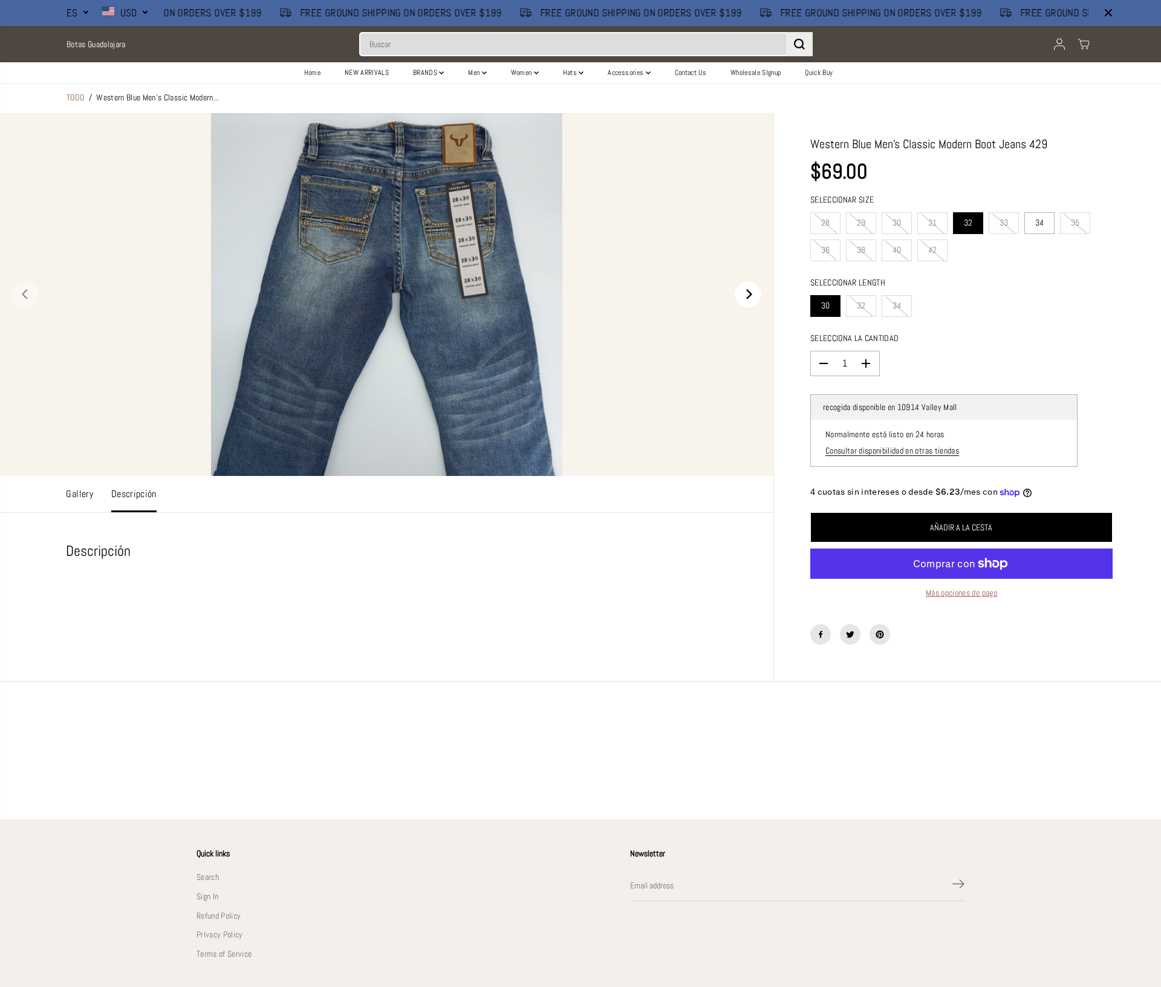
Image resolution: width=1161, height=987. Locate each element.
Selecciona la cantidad (854, 338)
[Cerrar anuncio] (1108, 12)
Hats (571, 72)
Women (522, 72)
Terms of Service (224, 954)
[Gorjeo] (850, 634)
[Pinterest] (880, 634)
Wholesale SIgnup (755, 72)
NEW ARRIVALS (367, 72)
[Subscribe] (958, 886)
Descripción (134, 494)
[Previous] (25, 294)
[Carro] (1083, 44)
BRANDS (426, 72)
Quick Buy (819, 72)
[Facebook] (820, 634)
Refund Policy (219, 916)
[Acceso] (1059, 44)
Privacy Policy (220, 935)
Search (208, 877)
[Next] (748, 294)
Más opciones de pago (961, 593)
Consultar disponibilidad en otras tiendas (892, 451)
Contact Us (690, 72)
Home (312, 72)
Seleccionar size (842, 200)
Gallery (79, 494)
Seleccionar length (847, 283)
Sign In (207, 896)
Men (474, 72)
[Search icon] (799, 44)
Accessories (626, 72)
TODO (75, 98)
